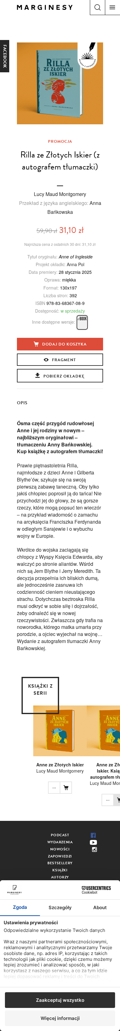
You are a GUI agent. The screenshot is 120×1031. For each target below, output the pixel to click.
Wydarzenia (60, 842)
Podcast (60, 835)
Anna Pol (75, 264)
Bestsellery (60, 863)
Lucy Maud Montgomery (60, 194)
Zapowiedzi (60, 856)
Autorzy (60, 877)
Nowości (60, 849)
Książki (59, 870)
